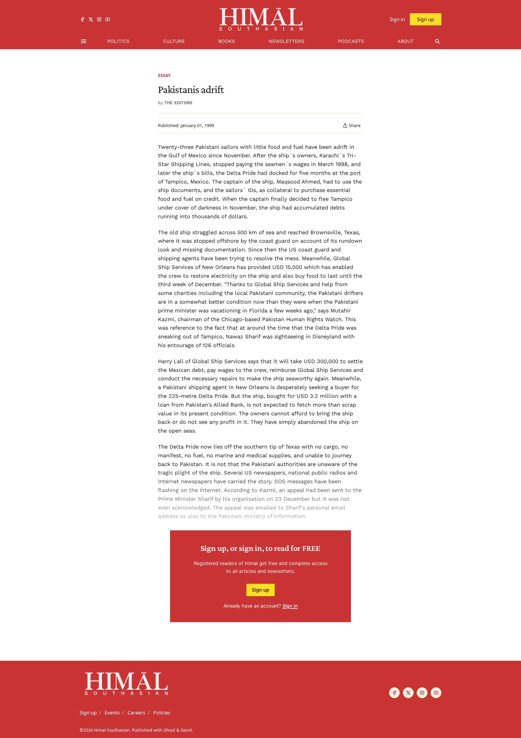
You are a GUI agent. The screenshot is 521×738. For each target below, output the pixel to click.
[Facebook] (82, 19)
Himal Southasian (112, 730)
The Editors (178, 102)
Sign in (290, 606)
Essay (164, 75)
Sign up (260, 590)
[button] (88, 712)
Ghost (169, 730)
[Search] (437, 41)
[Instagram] (99, 19)
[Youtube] (107, 19)
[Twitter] (90, 19)
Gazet (186, 730)
